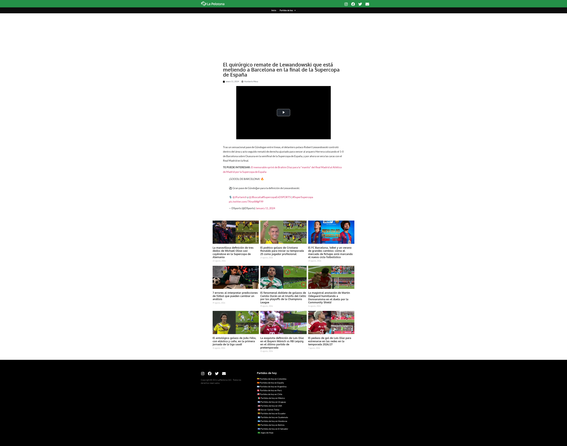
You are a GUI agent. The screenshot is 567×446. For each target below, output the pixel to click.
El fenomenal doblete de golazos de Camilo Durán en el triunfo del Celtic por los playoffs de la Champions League (283, 297)
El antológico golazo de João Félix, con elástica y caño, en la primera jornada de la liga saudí (234, 341)
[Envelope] (367, 4)
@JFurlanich (240, 197)
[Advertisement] (283, 35)
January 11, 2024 (265, 208)
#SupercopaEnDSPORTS (276, 197)
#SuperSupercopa (303, 197)
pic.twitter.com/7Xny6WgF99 (246, 201)
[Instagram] (346, 4)
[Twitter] (360, 4)
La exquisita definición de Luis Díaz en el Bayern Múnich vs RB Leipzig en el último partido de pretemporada (282, 342)
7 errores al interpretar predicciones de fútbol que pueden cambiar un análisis (235, 296)
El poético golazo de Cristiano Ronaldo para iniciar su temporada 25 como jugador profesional (282, 251)
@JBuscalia (255, 197)
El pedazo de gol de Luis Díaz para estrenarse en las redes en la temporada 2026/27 (329, 341)
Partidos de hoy (286, 10)
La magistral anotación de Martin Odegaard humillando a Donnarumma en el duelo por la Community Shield (329, 297)
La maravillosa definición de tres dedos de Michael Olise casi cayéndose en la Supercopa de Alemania (233, 252)
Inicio (273, 10)
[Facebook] (353, 4)
